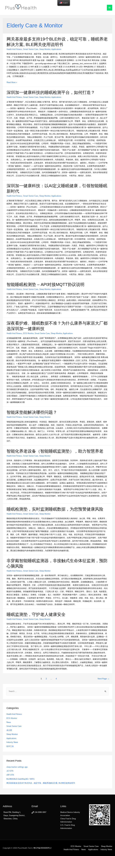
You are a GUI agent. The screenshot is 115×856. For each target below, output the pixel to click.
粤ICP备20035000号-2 (42, 848)
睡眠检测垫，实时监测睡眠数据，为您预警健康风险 (55, 509)
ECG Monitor (28, 333)
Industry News (12, 742)
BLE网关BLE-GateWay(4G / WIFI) (20, 779)
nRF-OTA (10, 775)
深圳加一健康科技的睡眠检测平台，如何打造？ (51, 92)
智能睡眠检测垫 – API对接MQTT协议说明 (45, 284)
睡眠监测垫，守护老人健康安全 (36, 614)
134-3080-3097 (40, 812)
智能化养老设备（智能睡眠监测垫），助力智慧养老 (55, 451)
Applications (56, 49)
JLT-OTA (9, 771)
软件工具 (10, 746)
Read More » (12, 82)
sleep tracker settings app (16, 767)
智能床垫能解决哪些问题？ (32, 412)
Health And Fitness (14, 49)
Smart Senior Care (30, 49)
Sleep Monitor (44, 49)
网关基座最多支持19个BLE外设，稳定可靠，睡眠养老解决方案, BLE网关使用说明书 (40, 783)
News (8, 722)
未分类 (9, 730)
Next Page (103, 679)
